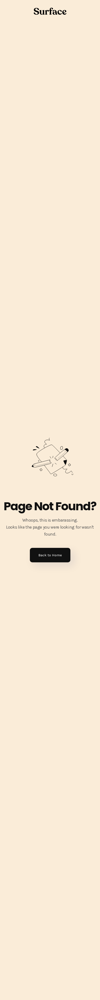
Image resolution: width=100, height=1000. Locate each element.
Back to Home (50, 555)
